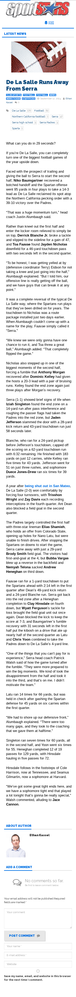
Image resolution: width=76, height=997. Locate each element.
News (53, 95)
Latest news (15, 34)
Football (28, 95)
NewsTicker (13, 99)
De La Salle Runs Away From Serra (37, 85)
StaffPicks (28, 99)
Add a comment (19, 867)
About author (18, 826)
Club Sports (13, 95)
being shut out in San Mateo (47, 486)
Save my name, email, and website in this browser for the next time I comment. (37, 978)
